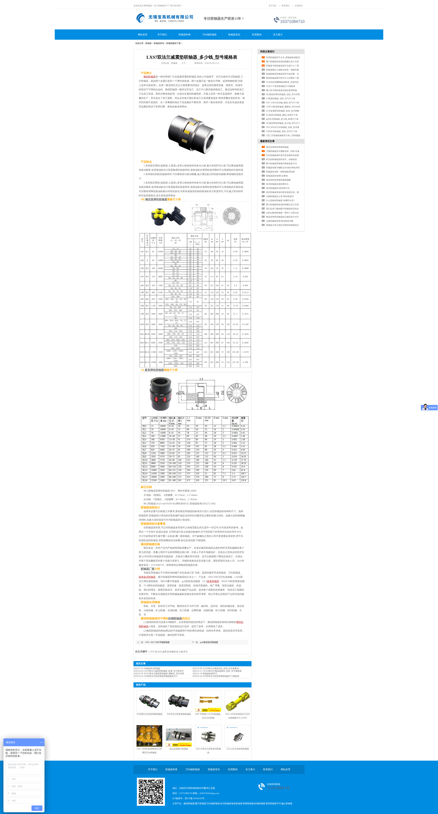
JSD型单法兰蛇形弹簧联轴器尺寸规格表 (221, 676)
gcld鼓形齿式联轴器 (209, 642)
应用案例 (256, 34)
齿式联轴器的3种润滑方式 (278, 188)
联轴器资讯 (234, 34)
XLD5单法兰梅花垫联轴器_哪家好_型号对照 (164, 673)
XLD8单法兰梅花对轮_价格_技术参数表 (221, 668)
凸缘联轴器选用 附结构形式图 (279, 221)
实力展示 (278, 34)
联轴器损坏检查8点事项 (277, 176)
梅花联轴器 (189, 803)
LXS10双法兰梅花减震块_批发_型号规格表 (222, 671)
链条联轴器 (236, 803)
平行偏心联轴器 (284, 803)
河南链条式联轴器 (152, 668)
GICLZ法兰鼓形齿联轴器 (238, 749)
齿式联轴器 (225, 803)
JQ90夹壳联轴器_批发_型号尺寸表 (281, 131)
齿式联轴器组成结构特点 (277, 184)
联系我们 (286, 5)
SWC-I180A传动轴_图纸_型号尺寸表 (282, 102)
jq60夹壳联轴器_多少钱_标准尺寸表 (282, 119)
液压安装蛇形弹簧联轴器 (277, 147)
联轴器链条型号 (210, 673)
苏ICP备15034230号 (194, 798)
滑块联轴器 (271, 803)
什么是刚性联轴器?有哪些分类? (280, 200)
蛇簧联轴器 (248, 803)
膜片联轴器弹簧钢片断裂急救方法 (281, 163)
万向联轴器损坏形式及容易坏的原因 (282, 155)
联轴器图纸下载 (173, 43)
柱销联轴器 (259, 803)
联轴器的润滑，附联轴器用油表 (280, 172)
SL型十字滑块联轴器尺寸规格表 (280, 86)
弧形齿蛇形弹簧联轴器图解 (278, 180)
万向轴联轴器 (209, 34)
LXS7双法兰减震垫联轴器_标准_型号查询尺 (164, 671)
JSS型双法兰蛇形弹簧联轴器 (149, 714)
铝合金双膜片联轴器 (179, 749)
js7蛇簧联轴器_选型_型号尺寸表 (280, 98)
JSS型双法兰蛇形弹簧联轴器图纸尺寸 (161, 676)
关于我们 (273, 5)
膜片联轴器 (200, 803)
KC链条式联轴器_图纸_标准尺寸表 (282, 115)
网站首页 (142, 34)
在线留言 (299, 5)
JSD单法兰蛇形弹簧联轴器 (179, 714)
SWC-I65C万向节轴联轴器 (157, 642)
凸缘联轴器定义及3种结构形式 (280, 196)
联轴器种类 (185, 34)
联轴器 (148, 43)
